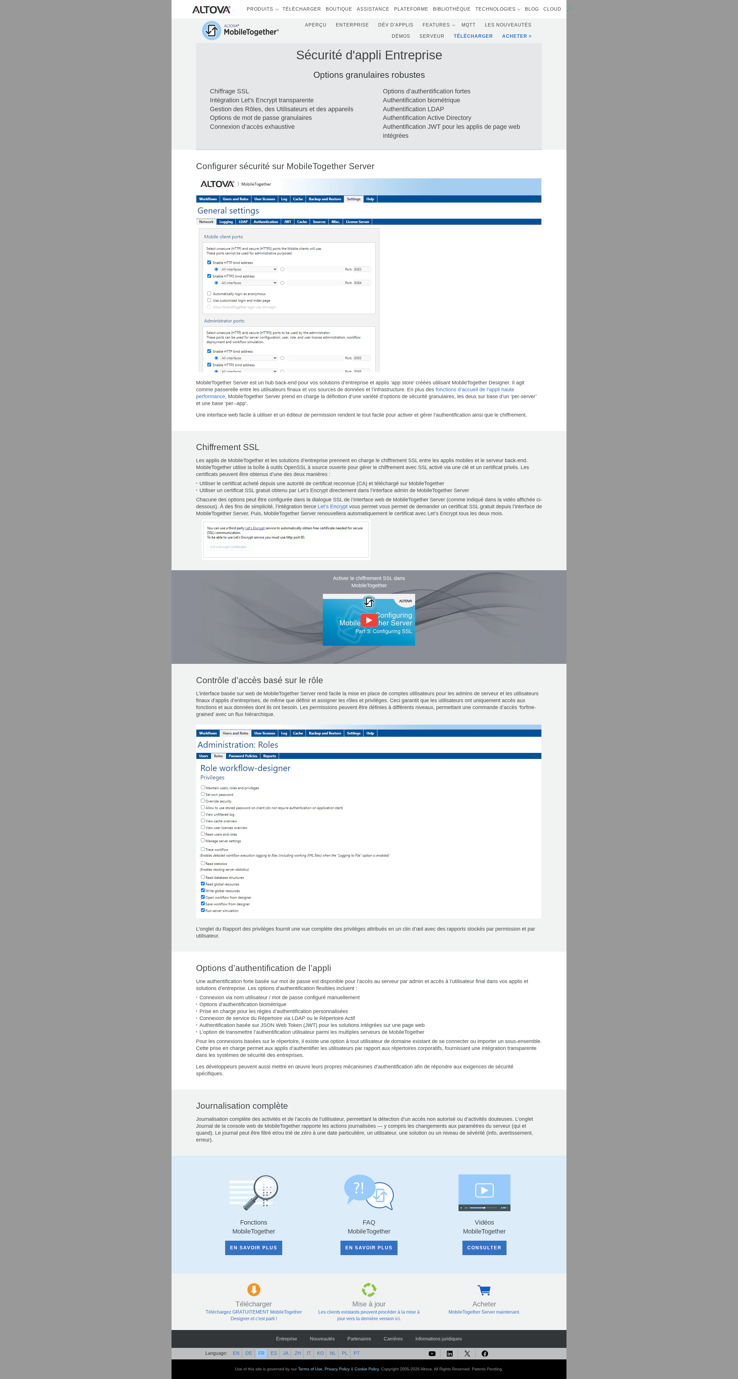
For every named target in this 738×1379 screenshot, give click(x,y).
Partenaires (359, 1338)
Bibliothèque (452, 9)
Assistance (373, 9)
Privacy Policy (337, 1369)
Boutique (339, 9)
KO (320, 1353)
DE (249, 1353)
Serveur (432, 36)
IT (309, 1353)
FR (261, 1353)
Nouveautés (322, 1338)
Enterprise (352, 24)
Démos (401, 36)
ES (274, 1353)
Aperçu (316, 24)
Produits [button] (260, 9)
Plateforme (411, 9)
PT (357, 1353)
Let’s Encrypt (333, 506)
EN (236, 1353)
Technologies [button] (495, 9)
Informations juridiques (438, 1338)
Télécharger (302, 9)
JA (286, 1353)
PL (345, 1353)
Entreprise (286, 1338)
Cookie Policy (367, 1369)
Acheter (514, 36)
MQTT (469, 24)
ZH (298, 1353)
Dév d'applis (395, 24)
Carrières (393, 1338)
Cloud (552, 9)
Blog (532, 9)
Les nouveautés (508, 24)
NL (333, 1353)
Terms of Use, (311, 1369)
